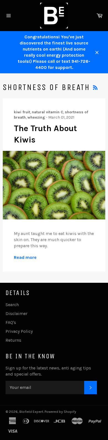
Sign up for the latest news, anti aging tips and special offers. (48, 371)
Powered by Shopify (60, 411)
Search (12, 304)
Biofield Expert (31, 411)
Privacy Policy (19, 331)
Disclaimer (16, 313)
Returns (13, 340)
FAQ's (11, 322)
